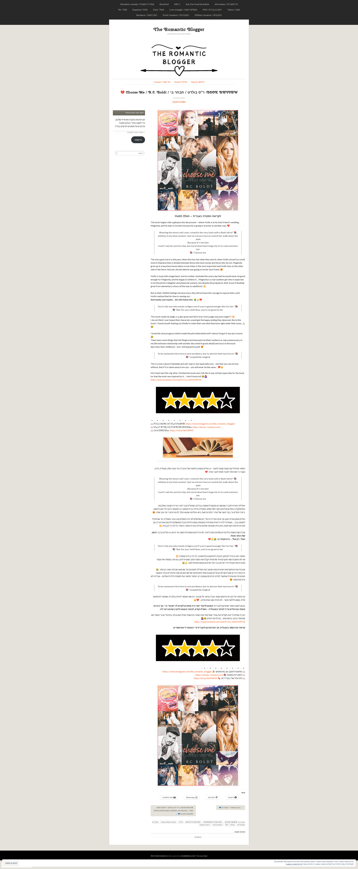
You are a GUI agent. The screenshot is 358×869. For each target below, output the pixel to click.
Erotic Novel (193, 822)
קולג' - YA (230, 825)
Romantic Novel (213, 822)
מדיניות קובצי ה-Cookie (294, 864)
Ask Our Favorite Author (197, 4)
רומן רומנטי (205, 825)
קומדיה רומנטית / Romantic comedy (137, 4)
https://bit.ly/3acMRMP (182, 430)
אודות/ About (180, 82)
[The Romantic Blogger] (179, 60)
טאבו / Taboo (233, 9)
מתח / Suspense (140, 9)
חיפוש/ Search (198, 82)
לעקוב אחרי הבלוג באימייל (134, 113)
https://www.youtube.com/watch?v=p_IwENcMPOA (176, 379)
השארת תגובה (179, 101)
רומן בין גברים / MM (212, 9)
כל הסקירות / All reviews (226, 4)
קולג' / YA (122, 9)
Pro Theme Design (158, 856)
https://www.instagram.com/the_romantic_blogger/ (210, 423)
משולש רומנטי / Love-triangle (183, 9)
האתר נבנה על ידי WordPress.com (194, 856)
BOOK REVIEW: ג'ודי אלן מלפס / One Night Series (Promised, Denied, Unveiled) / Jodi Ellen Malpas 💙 (173, 811)
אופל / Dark (158, 9)
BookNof (164, 4)
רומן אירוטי (217, 825)
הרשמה (138, 139)
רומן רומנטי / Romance (146, 15)
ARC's (177, 4)
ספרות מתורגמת (168, 822)
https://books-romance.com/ (207, 427)
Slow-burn (231, 822)
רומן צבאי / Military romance (208, 15)
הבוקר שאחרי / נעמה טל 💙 (229, 807)
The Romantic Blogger (179, 29)
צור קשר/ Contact (162, 82)
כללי (181, 822)
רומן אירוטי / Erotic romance (176, 15)
